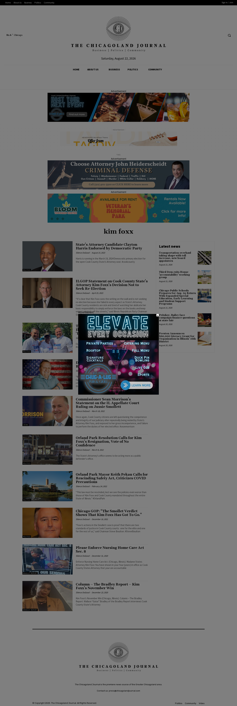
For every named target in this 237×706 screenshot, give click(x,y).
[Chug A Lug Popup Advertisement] (118, 393)
